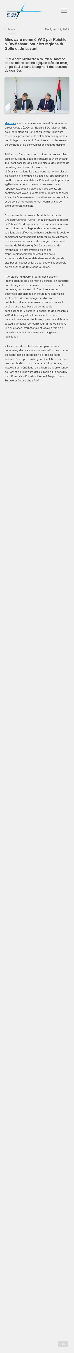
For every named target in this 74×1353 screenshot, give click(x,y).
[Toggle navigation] (64, 10)
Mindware (10, 123)
